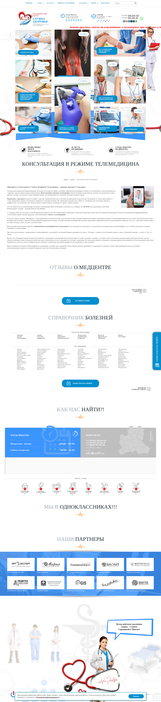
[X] (131, 21)
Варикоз (100, 353)
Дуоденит (61, 360)
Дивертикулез (102, 336)
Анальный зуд (122, 349)
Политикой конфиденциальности (47, 697)
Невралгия (81, 364)
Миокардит (40, 364)
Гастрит (19, 336)
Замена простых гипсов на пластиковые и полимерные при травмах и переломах (103, 27)
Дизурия (19, 360)
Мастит (80, 363)
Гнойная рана (82, 336)
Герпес (60, 357)
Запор (79, 360)
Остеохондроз (21, 338)
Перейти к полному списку (139, 388)
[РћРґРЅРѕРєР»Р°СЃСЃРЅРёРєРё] (126, 21)
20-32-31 (129, 18)
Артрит (39, 335)
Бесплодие (61, 352)
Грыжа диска (102, 358)
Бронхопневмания (83, 353)
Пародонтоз (61, 367)
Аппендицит (61, 350)
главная (66, 179)
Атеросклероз (82, 335)
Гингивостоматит (103, 357)
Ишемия (39, 361)
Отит (79, 366)
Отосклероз (121, 366)
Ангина (19, 350)
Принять (136, 696)
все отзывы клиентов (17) (137, 291)
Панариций (20, 367)
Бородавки (40, 353)
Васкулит (101, 335)
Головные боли (62, 358)
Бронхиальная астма (64, 353)
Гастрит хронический (104, 355)
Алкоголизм (61, 349)
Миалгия (100, 363)
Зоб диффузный (103, 360)
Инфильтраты (21, 361)
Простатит (40, 369)
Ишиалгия (61, 361)
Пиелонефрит (21, 369)
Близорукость (102, 352)
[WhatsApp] (136, 21)
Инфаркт (121, 360)
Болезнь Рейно (21, 353)
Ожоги (19, 366)
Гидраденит (81, 357)
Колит (39, 363)
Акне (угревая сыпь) (43, 349)
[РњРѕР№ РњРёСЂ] (129, 21)
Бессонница (81, 352)
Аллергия (80, 349)
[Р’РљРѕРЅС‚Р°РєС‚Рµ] (124, 21)
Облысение (121, 364)
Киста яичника (21, 363)
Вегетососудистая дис (24, 355)
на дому (72, 179)
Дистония (40, 360)
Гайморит (61, 355)
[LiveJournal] (134, 21)
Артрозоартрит (22, 352)
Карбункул (101, 361)
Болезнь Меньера (123, 352)
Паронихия (81, 367)
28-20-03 (130, 16)
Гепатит (39, 357)
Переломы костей (63, 338)
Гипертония (61, 336)
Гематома (40, 336)
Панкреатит (41, 338)
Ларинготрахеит (63, 363)
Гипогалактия (21, 358)
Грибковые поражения (85, 358)
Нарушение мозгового (64, 364)
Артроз (60, 335)
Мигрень (121, 363)
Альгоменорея (102, 349)
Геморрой (20, 357)
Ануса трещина (42, 350)
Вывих (120, 335)
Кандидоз (81, 361)
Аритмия (20, 335)
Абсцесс (19, 349)
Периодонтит (122, 367)
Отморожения (102, 366)
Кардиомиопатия (123, 361)
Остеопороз (122, 336)
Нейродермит (102, 364)
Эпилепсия (101, 338)
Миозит (19, 364)
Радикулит (81, 338)
